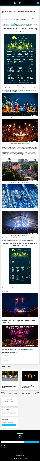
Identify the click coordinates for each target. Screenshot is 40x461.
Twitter (5, 358)
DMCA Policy (3, 445)
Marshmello (23, 24)
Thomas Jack (24, 25)
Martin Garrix (12, 89)
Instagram (6, 360)
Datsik (18, 90)
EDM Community (5, 9)
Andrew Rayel (29, 288)
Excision (35, 24)
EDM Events (11, 9)
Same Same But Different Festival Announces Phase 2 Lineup (9, 386)
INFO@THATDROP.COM (9, 401)
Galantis (29, 90)
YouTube (19, 455)
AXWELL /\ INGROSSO (10, 24)
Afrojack (32, 87)
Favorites (23, 9)
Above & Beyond (31, 152)
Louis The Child (11, 25)
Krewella (12, 290)
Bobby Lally (5, 15)
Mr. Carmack (6, 290)
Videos (27, 9)
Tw (23, 455)
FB (21, 455)
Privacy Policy (3, 447)
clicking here (30, 349)
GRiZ (3, 91)
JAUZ (19, 87)
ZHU (19, 91)
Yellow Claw (26, 89)
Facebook (6, 355)
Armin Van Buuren (19, 23)
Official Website (7, 356)
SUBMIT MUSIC (9, 404)
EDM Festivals (17, 9)
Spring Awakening (5, 16)
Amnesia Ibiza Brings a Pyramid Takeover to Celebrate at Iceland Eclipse (29, 386)
